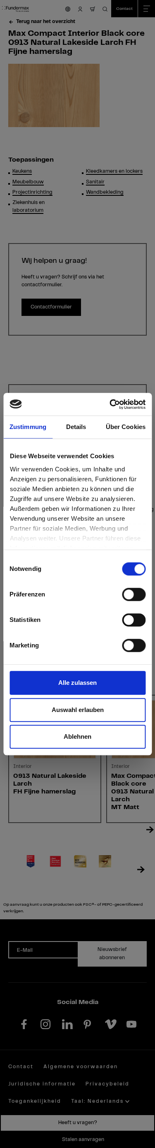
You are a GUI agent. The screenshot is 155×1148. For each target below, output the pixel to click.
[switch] (133, 594)
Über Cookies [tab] (125, 426)
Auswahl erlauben (78, 709)
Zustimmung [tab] (28, 426)
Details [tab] (76, 426)
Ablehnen (77, 736)
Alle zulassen (77, 682)
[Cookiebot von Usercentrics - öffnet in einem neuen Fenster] (110, 404)
